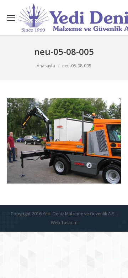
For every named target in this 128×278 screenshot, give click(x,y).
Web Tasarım (64, 223)
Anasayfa (46, 66)
